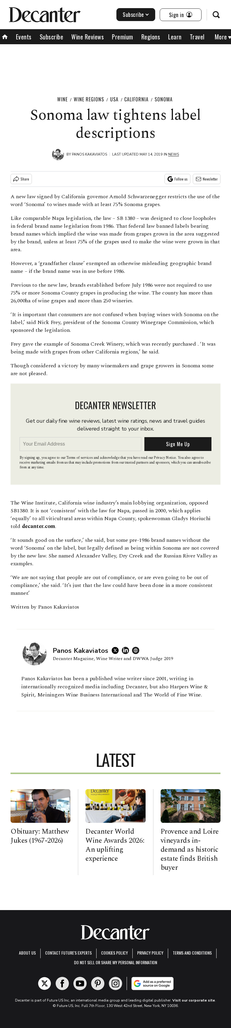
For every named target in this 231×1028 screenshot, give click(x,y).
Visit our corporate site (193, 1000)
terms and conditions (192, 952)
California (136, 99)
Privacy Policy (150, 952)
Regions (150, 36)
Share (24, 178)
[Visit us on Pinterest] (97, 983)
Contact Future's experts (68, 952)
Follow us (181, 178)
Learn (175, 36)
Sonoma (164, 99)
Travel (197, 36)
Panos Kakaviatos (89, 154)
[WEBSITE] (137, 650)
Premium (122, 36)
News (173, 154)
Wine (62, 99)
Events (24, 36)
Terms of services (80, 458)
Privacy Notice (165, 458)
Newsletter (210, 178)
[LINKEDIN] (127, 650)
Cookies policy (114, 952)
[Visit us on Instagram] (115, 983)
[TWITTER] (117, 650)
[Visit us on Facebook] (62, 983)
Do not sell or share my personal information (115, 962)
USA (114, 99)
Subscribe (133, 14)
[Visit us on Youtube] (80, 983)
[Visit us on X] (44, 983)
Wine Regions (89, 99)
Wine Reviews (87, 36)
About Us (27, 952)
